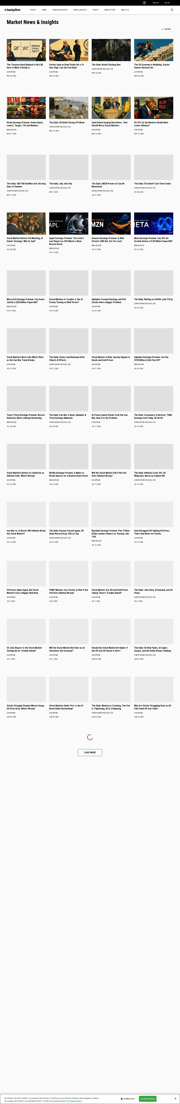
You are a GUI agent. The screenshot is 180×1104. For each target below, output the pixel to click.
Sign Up (156, 3)
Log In (166, 3)
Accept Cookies (148, 1098)
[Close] (175, 1098)
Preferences (129, 1098)
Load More (90, 752)
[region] (90, 1099)
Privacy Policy (75, 1101)
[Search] (172, 9)
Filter (167, 29)
